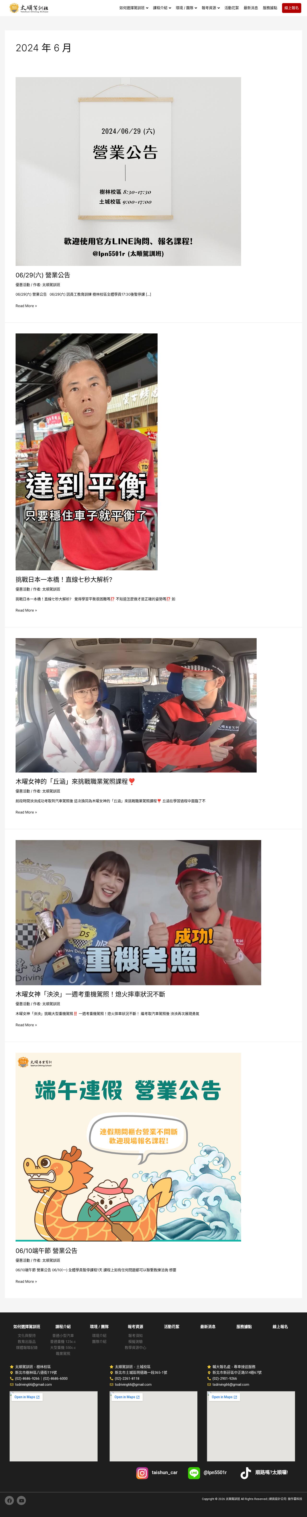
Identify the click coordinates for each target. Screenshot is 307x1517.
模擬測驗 (135, 1342)
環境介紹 (99, 1336)
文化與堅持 (27, 1336)
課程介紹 (63, 1326)
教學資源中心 (135, 1347)
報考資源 (135, 1326)
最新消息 (208, 1326)
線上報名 (280, 1326)
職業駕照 (63, 1353)
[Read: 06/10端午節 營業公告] (128, 1147)
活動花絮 (171, 1326)
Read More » (26, 305)
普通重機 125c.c (63, 1342)
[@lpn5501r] (194, 1473)
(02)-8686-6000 (55, 1378)
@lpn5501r (215, 1472)
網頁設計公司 (277, 1499)
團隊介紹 (99, 1342)
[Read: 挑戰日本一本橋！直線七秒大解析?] (87, 451)
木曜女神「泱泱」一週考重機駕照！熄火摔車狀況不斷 (90, 994)
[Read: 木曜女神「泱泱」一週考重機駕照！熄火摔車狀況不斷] (138, 912)
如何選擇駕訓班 (26, 1326)
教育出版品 (27, 1342)
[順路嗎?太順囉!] (246, 1473)
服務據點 (244, 1326)
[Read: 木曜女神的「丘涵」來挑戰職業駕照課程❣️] (136, 705)
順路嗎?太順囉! (271, 1472)
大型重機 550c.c (63, 1347)
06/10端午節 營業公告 (46, 1250)
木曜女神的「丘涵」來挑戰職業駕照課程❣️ (76, 781)
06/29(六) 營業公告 (44, 275)
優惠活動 (23, 284)
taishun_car (165, 1472)
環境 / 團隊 (99, 1326)
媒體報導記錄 (27, 1347)
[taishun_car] (142, 1473)
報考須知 (135, 1336)
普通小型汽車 (63, 1336)
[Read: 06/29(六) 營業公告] (128, 171)
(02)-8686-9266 (27, 1378)
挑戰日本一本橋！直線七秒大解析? (64, 579)
